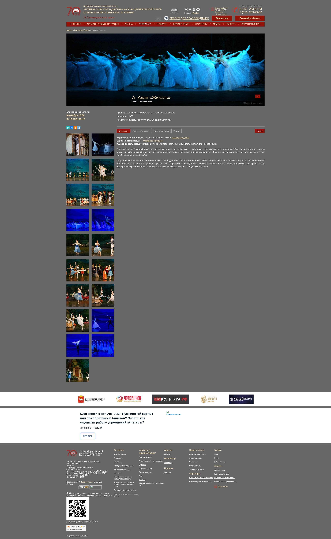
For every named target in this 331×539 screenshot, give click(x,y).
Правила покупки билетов (224, 478)
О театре (76, 24)
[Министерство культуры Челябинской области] (91, 399)
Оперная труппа (145, 468)
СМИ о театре (219, 462)
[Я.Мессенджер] (68, 127)
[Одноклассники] (75, 127)
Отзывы (176, 131)
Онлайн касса (219, 470)
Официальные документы (124, 466)
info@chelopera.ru (73, 463)
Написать (87, 436)
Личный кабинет (249, 18)
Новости (162, 24)
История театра (120, 454)
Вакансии (222, 18)
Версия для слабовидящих (189, 18)
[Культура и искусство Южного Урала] (209, 399)
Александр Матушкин (153, 141)
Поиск (158, 18)
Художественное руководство (151, 461)
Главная (69, 30)
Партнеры (201, 24)
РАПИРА (84, 536)
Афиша (129, 24)
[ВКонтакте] (71, 127)
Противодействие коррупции (125, 490)
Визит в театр (181, 24)
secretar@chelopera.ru (84, 467)
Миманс (142, 480)
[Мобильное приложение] (241, 399)
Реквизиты (118, 458)
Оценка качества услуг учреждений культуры (123, 478)
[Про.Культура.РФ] (170, 399)
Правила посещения (197, 454)
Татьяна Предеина (180, 138)
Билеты (231, 24)
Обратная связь (250, 24)
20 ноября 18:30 (75, 118)
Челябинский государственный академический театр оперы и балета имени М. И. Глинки (91, 453)
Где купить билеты (221, 474)
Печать (259, 131)
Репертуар (145, 24)
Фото (216, 454)
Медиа (217, 24)
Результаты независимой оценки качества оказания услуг (124, 484)
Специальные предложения (225, 481)
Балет (86, 30)
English (196, 13)
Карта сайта (223, 487)
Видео (216, 458)
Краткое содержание (141, 131)
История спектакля (161, 131)
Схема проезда (195, 458)
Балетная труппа (145, 472)
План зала (193, 462)
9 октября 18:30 (75, 115)
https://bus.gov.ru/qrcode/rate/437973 (82, 521)
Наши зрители (194, 466)
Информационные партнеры (200, 481)
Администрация (145, 457)
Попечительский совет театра (201, 478)
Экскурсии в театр (196, 469)
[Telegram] (78, 127)
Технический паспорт (122, 469)
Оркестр (142, 465)
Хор (140, 476)
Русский (187, 13)
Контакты (117, 473)
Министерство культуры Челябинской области (100, 6)
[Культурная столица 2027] (128, 399)
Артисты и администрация (103, 24)
